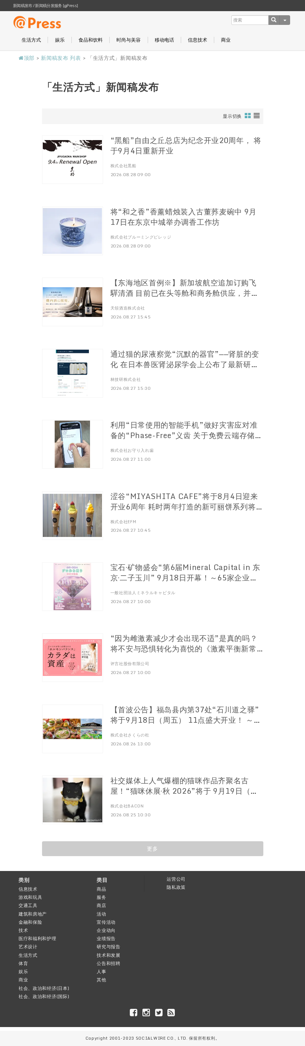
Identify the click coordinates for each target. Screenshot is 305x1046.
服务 (101, 897)
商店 (101, 905)
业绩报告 (106, 938)
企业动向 (106, 930)
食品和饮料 (90, 40)
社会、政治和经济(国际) (44, 996)
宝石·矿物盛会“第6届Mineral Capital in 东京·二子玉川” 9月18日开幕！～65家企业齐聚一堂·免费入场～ (185, 577)
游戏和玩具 (30, 897)
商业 (226, 40)
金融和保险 (30, 922)
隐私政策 (176, 887)
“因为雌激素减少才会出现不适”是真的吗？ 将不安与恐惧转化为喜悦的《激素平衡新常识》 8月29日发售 (184, 648)
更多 (152, 848)
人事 (101, 971)
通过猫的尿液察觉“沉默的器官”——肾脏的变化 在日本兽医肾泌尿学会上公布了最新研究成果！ (185, 364)
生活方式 (31, 40)
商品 (101, 889)
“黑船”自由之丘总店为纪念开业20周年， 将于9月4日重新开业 (185, 145)
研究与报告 (109, 946)
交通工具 (28, 905)
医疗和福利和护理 (38, 938)
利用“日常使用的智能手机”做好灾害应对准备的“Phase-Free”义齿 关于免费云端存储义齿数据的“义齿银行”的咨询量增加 (186, 435)
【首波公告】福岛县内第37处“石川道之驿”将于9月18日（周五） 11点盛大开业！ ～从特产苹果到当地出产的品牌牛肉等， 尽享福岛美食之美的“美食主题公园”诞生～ (185, 725)
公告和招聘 (109, 963)
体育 (23, 963)
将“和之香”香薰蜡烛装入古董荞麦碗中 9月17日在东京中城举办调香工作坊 (183, 216)
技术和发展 (109, 955)
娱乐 (60, 40)
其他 (101, 979)
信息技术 (197, 40)
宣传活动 (106, 922)
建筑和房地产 (33, 913)
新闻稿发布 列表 (61, 58)
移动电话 (164, 40)
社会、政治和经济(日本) (44, 988)
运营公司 (176, 879)
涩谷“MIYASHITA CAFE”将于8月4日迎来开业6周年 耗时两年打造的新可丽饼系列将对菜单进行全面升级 (184, 506)
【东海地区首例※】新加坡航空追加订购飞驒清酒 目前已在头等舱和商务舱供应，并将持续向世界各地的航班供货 (184, 293)
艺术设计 (28, 946)
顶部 (29, 58)
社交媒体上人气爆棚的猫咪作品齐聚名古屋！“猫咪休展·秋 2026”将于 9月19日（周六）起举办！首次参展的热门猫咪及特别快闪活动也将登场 (184, 796)
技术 (23, 930)
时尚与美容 (128, 40)
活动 (101, 913)
